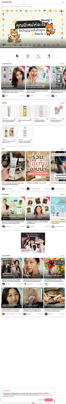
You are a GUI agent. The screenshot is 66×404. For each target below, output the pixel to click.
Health (12, 6)
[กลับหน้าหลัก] (7, 2)
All (2, 6)
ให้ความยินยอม (48, 400)
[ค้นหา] (62, 2)
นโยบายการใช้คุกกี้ (9, 396)
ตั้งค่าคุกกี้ (41, 400)
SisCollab (29, 6)
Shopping (17, 6)
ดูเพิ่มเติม (62, 64)
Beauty (7, 6)
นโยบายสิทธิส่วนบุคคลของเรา (45, 395)
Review (24, 6)
